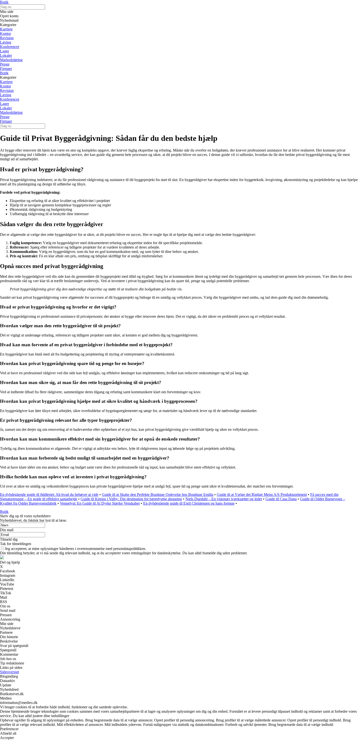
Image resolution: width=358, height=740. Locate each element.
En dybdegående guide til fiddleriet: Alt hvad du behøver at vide (49, 494)
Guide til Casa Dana (281, 499)
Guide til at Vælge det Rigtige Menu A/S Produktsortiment (262, 494)
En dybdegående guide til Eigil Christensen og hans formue (189, 503)
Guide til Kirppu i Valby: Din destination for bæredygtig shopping (131, 499)
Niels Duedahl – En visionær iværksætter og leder (223, 499)
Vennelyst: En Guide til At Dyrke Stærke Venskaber (100, 503)
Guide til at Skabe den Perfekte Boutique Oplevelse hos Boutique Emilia (157, 494)
